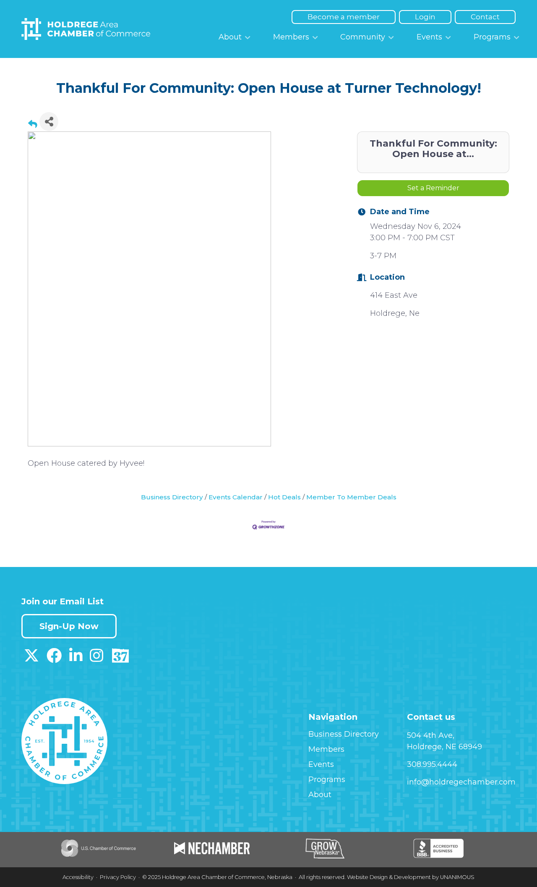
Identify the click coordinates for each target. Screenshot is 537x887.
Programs (492, 37)
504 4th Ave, (430, 735)
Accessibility (78, 877)
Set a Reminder (433, 188)
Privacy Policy (118, 877)
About (230, 37)
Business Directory (172, 497)
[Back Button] (32, 124)
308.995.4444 (432, 764)
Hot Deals (284, 497)
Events (429, 37)
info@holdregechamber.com (461, 782)
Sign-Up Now (69, 626)
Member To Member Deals (351, 497)
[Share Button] (48, 121)
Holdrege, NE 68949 (444, 746)
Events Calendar (236, 497)
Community (362, 37)
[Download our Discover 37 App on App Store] (120, 658)
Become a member (344, 17)
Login (425, 17)
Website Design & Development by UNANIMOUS (410, 877)
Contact (485, 17)
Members (291, 37)
